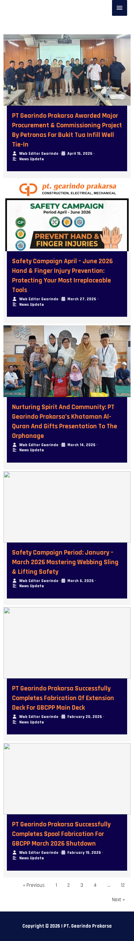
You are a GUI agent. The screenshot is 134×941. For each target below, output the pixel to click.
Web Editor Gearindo (38, 153)
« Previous (34, 885)
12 (123, 885)
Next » (118, 899)
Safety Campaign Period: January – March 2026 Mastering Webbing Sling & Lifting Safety (65, 562)
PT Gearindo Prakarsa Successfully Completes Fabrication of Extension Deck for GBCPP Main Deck (63, 698)
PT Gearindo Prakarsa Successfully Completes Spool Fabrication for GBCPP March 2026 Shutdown (61, 834)
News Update (31, 159)
